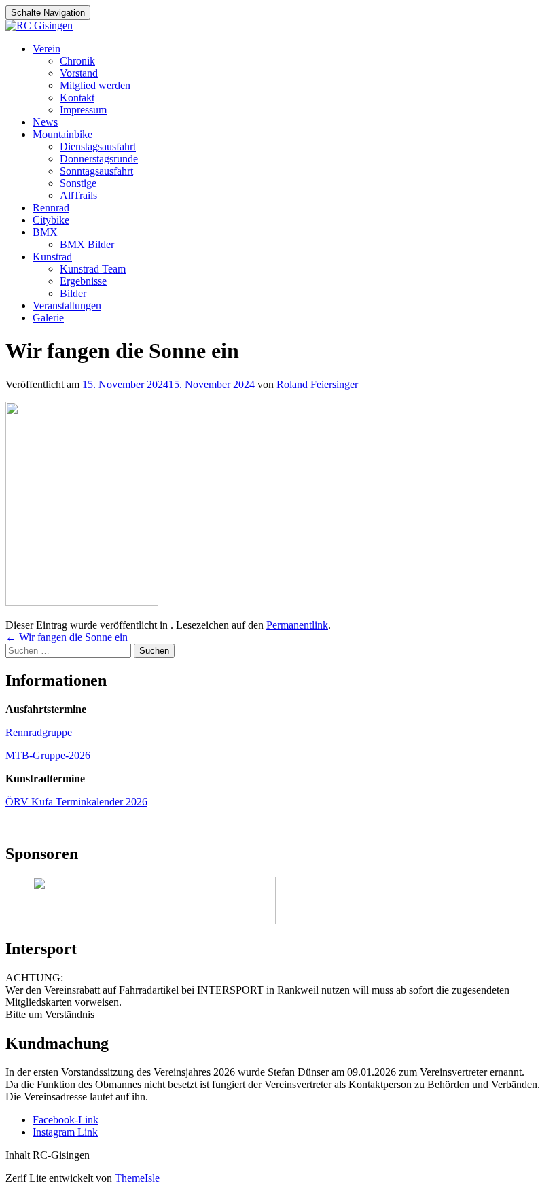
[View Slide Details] (154, 920)
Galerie (48, 317)
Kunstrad (52, 256)
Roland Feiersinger (317, 384)
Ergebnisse (83, 281)
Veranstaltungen (67, 305)
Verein (46, 48)
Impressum (83, 110)
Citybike (51, 220)
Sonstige (78, 183)
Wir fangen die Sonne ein (66, 637)
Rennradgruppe (38, 732)
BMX (45, 232)
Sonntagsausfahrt (96, 171)
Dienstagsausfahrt (98, 146)
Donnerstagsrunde (99, 158)
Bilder (73, 293)
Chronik (77, 61)
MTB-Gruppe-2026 (47, 755)
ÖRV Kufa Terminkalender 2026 (76, 801)
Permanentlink (297, 625)
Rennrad (51, 207)
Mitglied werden (95, 85)
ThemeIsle (137, 1178)
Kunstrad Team (93, 269)
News (45, 122)
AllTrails (78, 195)
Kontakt (77, 97)
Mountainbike (62, 134)
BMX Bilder (87, 244)
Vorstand (79, 73)
